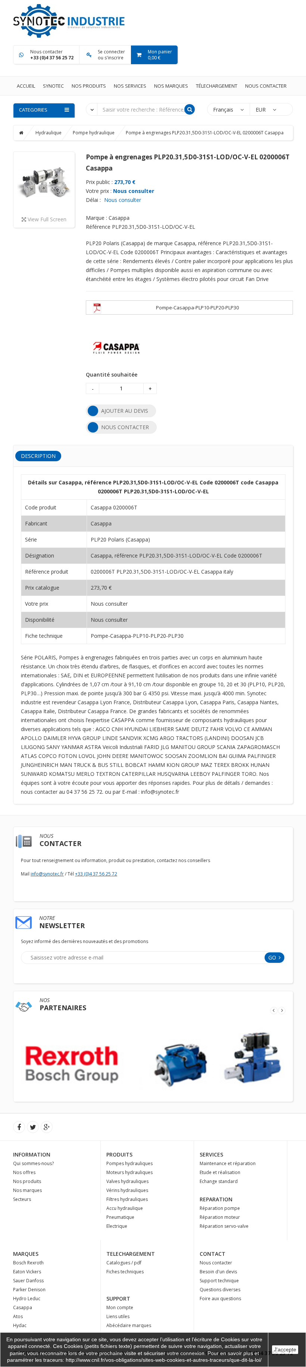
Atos (18, 1316)
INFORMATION (31, 1154)
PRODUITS (119, 1154)
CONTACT (212, 1253)
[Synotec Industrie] (69, 20)
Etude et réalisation (220, 1172)
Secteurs (22, 1199)
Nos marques (171, 85)
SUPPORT (118, 1298)
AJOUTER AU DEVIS (124, 410)
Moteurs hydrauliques (129, 1172)
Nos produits (89, 85)
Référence (98, 226)
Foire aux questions (220, 1298)
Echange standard (219, 1181)
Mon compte (119, 1307)
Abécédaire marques (128, 1325)
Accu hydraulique (124, 1208)
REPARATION (216, 1199)
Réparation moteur (220, 1217)
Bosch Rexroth (28, 1263)
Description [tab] (38, 455)
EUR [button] (261, 109)
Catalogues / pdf (123, 1263)
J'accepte (285, 1349)
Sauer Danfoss (28, 1280)
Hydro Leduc (26, 1298)
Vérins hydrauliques (127, 1190)
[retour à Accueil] (26, 132)
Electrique (116, 1226)
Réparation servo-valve (224, 1226)
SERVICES (211, 1154)
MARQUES (25, 1253)
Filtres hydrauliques (127, 1199)
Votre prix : (99, 190)
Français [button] (224, 109)
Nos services (130, 85)
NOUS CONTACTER (125, 427)
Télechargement (216, 85)
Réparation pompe (220, 1208)
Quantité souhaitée (111, 374)
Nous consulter (133, 190)
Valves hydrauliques (127, 1181)
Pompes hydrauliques (129, 1163)
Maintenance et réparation (228, 1163)
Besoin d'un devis (218, 1271)
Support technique (219, 1280)
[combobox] (91, 109)
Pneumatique (120, 1217)
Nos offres (24, 1172)
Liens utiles (117, 1316)
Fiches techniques (125, 1271)
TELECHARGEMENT (130, 1253)
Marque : (96, 217)
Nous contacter (266, 85)
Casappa (22, 1307)
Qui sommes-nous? (33, 1163)
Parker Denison (29, 1289)
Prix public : (99, 181)
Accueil (26, 85)
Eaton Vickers (27, 1271)
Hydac (19, 1325)
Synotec (53, 85)
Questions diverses (220, 1289)
